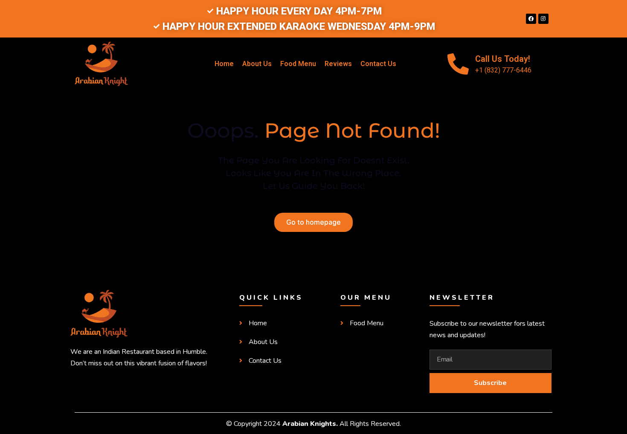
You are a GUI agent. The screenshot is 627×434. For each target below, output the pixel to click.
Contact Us (378, 64)
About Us (257, 64)
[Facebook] (531, 19)
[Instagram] (543, 19)
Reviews (338, 64)
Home (224, 64)
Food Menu (298, 64)
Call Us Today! (502, 59)
